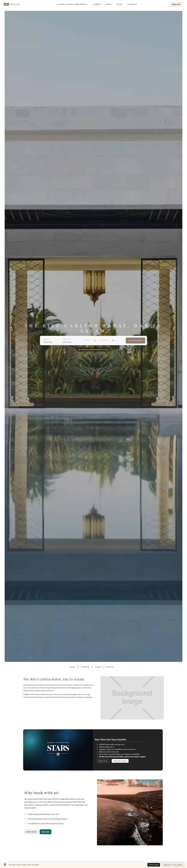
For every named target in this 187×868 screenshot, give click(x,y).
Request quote (120, 761)
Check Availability (135, 340)
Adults (87, 340)
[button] (71, 4)
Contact (132, 4)
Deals (109, 4)
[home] (12, 4)
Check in (46, 339)
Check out (66, 339)
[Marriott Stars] (58, 749)
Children (104, 340)
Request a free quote (173, 865)
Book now (103, 761)
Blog (120, 4)
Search (97, 4)
